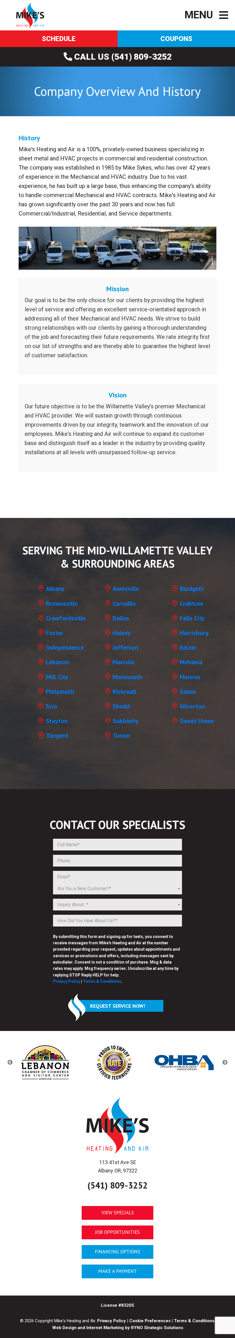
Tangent (57, 735)
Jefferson (125, 647)
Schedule (59, 39)
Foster (54, 633)
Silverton (192, 706)
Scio (51, 706)
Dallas (121, 618)
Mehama (191, 662)
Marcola (123, 662)
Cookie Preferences (150, 1320)
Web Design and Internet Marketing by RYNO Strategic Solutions (117, 1327)
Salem (188, 692)
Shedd (121, 706)
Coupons (176, 39)
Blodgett (192, 588)
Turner (122, 735)
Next (225, 1062)
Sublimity (125, 721)
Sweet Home (197, 721)
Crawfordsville (65, 618)
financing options (117, 1251)
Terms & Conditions (102, 981)
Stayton (57, 721)
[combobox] (117, 888)
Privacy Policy (66, 981)
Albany (55, 588)
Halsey (122, 633)
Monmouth (127, 677)
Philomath (60, 692)
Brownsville (62, 603)
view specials (117, 1212)
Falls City (192, 618)
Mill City (57, 677)
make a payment (117, 1271)
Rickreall (124, 692)
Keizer (188, 647)
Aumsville (126, 588)
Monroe (190, 677)
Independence (65, 647)
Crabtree (191, 603)
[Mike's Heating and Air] (30, 14)
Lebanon (57, 662)
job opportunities (117, 1232)
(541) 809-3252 (117, 1185)
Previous (10, 1062)
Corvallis (124, 603)
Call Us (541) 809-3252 (122, 57)
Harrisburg (194, 633)
